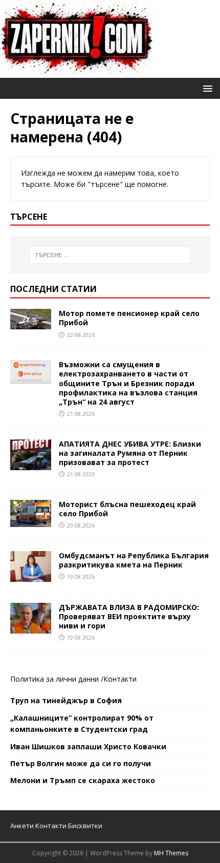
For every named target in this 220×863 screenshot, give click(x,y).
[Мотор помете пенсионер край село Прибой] (30, 323)
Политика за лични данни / (56, 679)
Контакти (120, 679)
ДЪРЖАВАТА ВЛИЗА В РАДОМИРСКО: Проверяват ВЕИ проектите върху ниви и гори (129, 616)
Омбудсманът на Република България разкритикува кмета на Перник (134, 560)
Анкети (22, 825)
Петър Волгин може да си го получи (80, 763)
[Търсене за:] (110, 255)
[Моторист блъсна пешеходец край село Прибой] (30, 520)
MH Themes (171, 853)
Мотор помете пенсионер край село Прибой (129, 317)
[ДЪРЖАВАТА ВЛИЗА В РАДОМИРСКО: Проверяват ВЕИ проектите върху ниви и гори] (30, 628)
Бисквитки (85, 825)
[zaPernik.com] (76, 72)
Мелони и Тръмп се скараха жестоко (82, 780)
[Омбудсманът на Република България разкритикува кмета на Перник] (30, 576)
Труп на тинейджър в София (66, 700)
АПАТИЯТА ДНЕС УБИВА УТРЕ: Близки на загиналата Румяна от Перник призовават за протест (130, 453)
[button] (205, 87)
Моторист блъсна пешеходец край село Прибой (127, 508)
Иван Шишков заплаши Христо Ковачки (88, 746)
